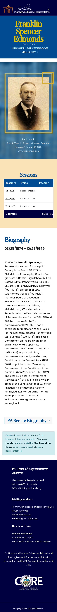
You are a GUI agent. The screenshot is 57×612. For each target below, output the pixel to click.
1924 (13, 198)
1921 (7, 190)
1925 (7, 206)
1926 (13, 206)
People (32, 44)
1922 (12, 190)
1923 (7, 198)
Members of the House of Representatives (30, 48)
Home (24, 44)
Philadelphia (48, 213)
